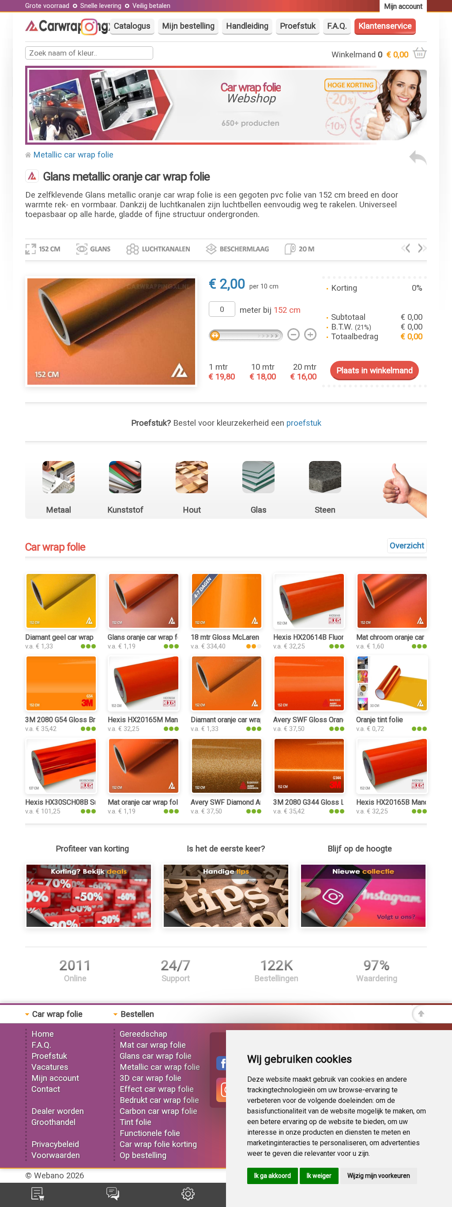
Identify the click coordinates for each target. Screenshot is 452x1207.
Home (42, 1034)
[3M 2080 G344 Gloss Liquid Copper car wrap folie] (309, 791)
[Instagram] (93, 32)
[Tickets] (112, 1198)
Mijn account (55, 1078)
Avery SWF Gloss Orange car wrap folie (334, 720)
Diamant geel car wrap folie (67, 637)
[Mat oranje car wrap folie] (144, 791)
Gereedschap (143, 1034)
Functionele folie (150, 1133)
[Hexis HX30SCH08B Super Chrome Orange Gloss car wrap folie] (61, 791)
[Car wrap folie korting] (88, 925)
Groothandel (53, 1122)
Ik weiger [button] (319, 1175)
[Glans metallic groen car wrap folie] (422, 250)
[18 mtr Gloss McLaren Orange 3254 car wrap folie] (227, 626)
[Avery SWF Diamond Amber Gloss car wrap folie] (227, 791)
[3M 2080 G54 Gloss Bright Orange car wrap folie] (61, 709)
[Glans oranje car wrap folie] (144, 626)
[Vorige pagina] (418, 163)
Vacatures (49, 1067)
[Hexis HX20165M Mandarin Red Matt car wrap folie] (144, 709)
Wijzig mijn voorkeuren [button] (378, 1175)
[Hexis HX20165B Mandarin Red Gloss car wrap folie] (392, 791)
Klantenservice (385, 26)
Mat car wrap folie (153, 1045)
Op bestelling (143, 1155)
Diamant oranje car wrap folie (235, 720)
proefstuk (303, 423)
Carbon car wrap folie (158, 1111)
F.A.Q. (337, 26)
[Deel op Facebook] (223, 1067)
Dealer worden (57, 1111)
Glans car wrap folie (156, 1056)
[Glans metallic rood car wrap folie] (405, 250)
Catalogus (132, 26)
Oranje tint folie (379, 720)
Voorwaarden (55, 1155)
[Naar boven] (419, 1020)
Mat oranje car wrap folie (146, 802)
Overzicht (407, 546)
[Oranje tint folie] (392, 709)
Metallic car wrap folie (73, 155)
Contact (45, 1089)
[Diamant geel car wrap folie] (61, 626)
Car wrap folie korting (158, 1144)
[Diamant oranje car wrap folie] (227, 709)
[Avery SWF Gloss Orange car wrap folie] (309, 709)
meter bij (270, 310)
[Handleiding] (226, 925)
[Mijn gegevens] (188, 1198)
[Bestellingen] (37, 1198)
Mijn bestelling (188, 26)
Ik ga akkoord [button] (272, 1175)
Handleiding (247, 26)
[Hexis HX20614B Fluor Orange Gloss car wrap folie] (309, 626)
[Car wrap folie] (71, 31)
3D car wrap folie (150, 1078)
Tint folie (135, 1122)
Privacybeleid (55, 1144)
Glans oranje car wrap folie (148, 637)
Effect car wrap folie (157, 1089)
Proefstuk (298, 26)
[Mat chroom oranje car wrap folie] (392, 626)
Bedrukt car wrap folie (159, 1100)
